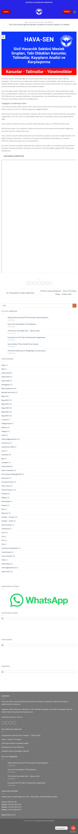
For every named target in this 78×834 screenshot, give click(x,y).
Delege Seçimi (6, 423)
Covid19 (5, 420)
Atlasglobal (5, 385)
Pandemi (5, 494)
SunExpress (6, 529)
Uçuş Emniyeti (48, 22)
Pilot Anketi (6, 501)
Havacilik (5, 455)
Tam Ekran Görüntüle (14, 156)
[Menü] (74, 12)
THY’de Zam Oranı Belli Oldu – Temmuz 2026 (24, 331)
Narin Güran (6, 486)
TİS (3, 536)
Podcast (4, 505)
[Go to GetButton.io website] (73, 832)
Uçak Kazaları (6, 552)
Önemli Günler (7, 490)
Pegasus (4, 497)
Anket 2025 (28, 22)
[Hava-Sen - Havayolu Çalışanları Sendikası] (39, 11)
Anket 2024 (6, 373)
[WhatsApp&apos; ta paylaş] (28, 283)
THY (3, 532)
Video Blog (5, 564)
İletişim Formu (11, 815)
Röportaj (5, 513)
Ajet (3, 369)
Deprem (4, 427)
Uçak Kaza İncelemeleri (10, 548)
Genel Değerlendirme (9, 439)
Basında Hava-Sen (8, 392)
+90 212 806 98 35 (14, 809)
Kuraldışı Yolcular (8, 482)
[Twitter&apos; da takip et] (10, 722)
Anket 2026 (6, 381)
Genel (4, 435)
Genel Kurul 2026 (8, 447)
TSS (3, 544)
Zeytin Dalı (5, 571)
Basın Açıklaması (7, 388)
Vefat (3, 560)
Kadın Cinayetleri (8, 470)
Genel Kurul (6, 443)
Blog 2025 (40, 22)
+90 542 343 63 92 (14, 807)
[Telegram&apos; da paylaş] (50, 283)
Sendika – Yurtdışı (8, 517)
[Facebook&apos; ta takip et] (3, 722)
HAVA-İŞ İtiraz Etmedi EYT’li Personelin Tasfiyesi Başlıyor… (28, 317)
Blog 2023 (5, 404)
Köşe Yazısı (5, 478)
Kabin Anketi (6, 466)
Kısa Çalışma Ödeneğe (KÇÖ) (12, 474)
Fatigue (4, 431)
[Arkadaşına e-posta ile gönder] (42, 283)
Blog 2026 (5, 416)
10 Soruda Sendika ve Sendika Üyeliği (15, 743)
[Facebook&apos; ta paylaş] (31, 283)
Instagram (5, 462)
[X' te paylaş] (35, 283)
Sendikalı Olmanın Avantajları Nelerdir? (15, 751)
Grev (3, 451)
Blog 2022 (5, 400)
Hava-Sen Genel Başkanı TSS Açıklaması (22, 324)
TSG (3, 540)
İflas (3, 458)
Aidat (3, 365)
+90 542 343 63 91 (14, 804)
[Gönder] (74, 306)
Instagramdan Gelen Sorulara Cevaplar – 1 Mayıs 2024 (21, 735)
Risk (3, 509)
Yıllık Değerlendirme (9, 568)
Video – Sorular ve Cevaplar (11, 739)
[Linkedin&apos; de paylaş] (46, 283)
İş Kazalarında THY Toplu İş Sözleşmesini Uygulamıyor (27, 337)
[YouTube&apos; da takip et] (14, 722)
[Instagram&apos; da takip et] (7, 722)
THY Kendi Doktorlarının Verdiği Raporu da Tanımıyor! (27, 351)
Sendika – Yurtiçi (7, 521)
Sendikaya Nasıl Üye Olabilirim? (13, 747)
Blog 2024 (5, 408)
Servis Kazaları (7, 525)
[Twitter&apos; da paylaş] (39, 283)
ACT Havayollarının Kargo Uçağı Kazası (20, 293)
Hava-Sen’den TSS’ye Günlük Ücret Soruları (23, 344)
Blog (34, 22)
